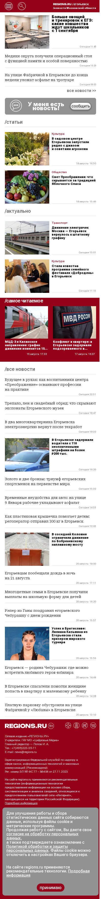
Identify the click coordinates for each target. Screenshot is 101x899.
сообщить (81, 106)
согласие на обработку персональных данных (42, 836)
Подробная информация (21, 803)
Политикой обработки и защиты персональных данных (37, 848)
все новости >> (81, 91)
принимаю (51, 887)
